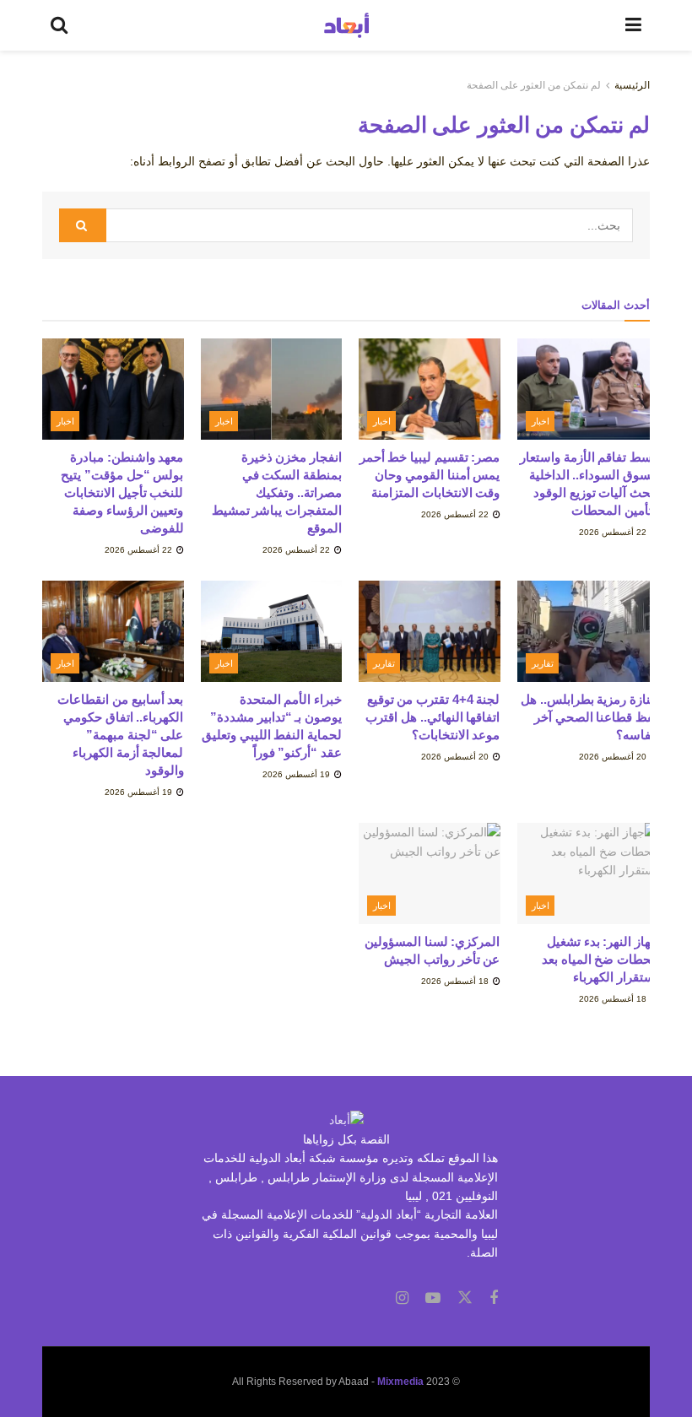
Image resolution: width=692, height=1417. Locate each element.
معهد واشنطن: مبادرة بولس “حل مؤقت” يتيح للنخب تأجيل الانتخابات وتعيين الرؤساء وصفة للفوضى (122, 492)
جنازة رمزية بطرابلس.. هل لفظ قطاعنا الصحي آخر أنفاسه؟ (589, 717)
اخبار (540, 421)
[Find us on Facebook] (493, 1298)
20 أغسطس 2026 (614, 756)
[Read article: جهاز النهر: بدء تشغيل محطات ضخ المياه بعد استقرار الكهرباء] (588, 873)
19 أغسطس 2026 (297, 774)
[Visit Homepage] (346, 25)
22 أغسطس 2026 (614, 532)
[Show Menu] (633, 25)
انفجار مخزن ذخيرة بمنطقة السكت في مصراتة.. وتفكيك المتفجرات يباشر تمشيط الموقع (277, 492)
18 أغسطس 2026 (614, 998)
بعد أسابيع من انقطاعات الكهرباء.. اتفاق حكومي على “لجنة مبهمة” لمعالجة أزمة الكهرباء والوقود (120, 734)
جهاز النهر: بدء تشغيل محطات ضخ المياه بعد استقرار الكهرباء (600, 959)
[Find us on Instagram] (402, 1298)
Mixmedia (400, 1381)
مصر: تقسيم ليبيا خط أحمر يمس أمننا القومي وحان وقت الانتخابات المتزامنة (430, 475)
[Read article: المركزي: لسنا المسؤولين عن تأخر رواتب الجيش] (429, 873)
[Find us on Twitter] (465, 1298)
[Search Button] (59, 25)
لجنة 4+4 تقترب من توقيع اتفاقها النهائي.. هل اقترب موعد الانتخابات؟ (432, 717)
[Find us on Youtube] (433, 1298)
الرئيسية (632, 85)
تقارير (543, 663)
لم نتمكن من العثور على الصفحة (534, 85)
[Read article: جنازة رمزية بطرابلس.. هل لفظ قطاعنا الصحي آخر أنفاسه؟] (588, 631)
